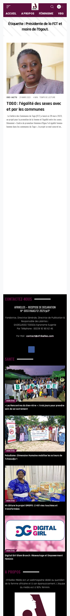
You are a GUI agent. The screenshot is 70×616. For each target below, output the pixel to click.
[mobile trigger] (9, 6)
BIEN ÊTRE (11, 401)
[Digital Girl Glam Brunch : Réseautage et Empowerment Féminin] (35, 534)
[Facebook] (31, 349)
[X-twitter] (38, 349)
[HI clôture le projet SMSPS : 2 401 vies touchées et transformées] (35, 484)
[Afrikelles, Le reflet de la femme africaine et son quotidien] (35, 6)
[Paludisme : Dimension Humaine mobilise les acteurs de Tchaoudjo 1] (35, 434)
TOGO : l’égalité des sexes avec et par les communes (34, 106)
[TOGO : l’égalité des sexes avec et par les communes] (35, 68)
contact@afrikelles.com (40, 336)
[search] (52, 6)
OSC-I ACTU (12, 97)
